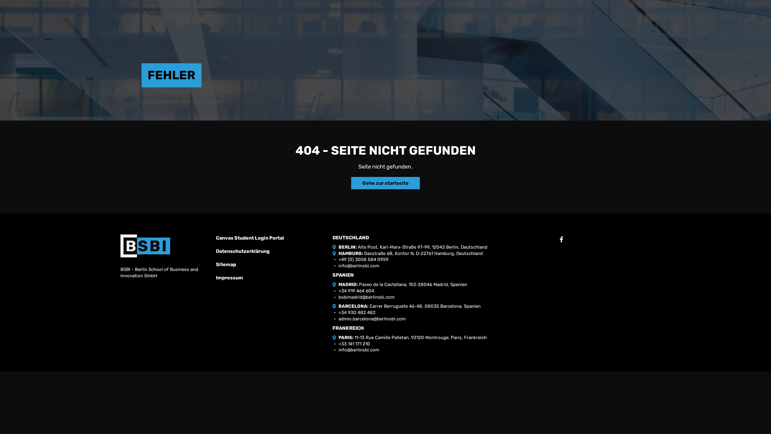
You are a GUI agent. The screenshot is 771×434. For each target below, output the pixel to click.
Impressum (229, 278)
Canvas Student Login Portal (250, 238)
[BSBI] (145, 245)
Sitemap (226, 264)
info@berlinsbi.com (359, 266)
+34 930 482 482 (357, 312)
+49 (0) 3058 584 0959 (364, 259)
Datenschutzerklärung (243, 251)
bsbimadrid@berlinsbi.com (367, 297)
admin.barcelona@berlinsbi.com (372, 319)
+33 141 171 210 (354, 344)
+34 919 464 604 (356, 291)
